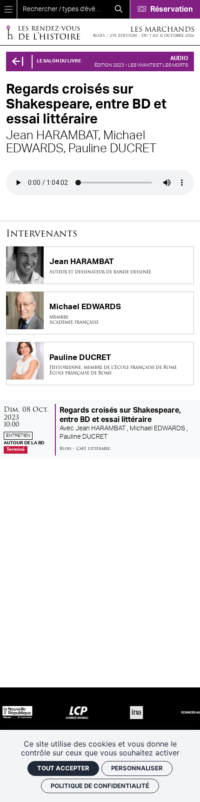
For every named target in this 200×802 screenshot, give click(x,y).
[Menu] (8, 9)
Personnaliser (137, 768)
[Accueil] (43, 32)
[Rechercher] (118, 9)
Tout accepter (63, 768)
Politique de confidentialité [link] (100, 785)
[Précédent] (17, 61)
